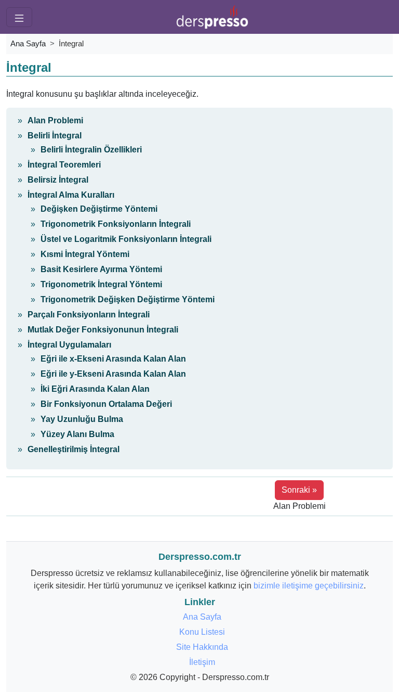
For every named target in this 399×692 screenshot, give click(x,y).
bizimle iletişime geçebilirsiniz (309, 585)
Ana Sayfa (28, 43)
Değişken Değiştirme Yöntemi (99, 208)
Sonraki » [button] (299, 489)
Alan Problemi (55, 120)
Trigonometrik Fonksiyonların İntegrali (116, 224)
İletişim (202, 662)
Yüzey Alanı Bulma (77, 434)
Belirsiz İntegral (58, 179)
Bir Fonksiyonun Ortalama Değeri (106, 404)
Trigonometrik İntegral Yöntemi (101, 284)
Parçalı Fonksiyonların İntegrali (89, 314)
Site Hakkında (202, 647)
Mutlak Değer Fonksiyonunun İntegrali (103, 329)
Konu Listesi (202, 631)
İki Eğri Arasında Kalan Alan (95, 389)
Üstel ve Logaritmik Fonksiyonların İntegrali (126, 239)
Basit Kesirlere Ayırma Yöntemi (101, 269)
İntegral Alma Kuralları (71, 194)
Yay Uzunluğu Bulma (82, 419)
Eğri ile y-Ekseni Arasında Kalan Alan (113, 373)
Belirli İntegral (55, 135)
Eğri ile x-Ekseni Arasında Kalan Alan (113, 358)
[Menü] (19, 17)
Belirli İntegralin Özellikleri (91, 149)
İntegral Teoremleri (64, 164)
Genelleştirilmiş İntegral (73, 449)
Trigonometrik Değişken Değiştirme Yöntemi (128, 299)
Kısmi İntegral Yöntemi (85, 254)
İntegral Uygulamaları (69, 344)
